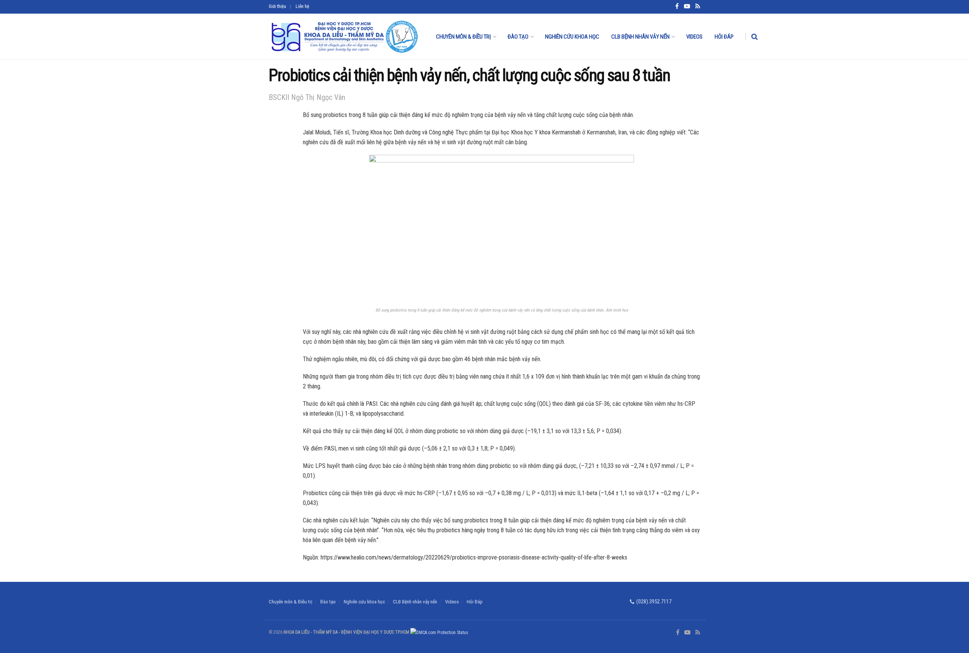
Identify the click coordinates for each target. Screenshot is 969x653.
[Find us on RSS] (697, 632)
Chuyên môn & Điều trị (463, 36)
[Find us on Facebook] (677, 632)
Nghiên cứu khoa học (572, 36)
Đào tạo (518, 36)
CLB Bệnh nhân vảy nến (640, 36)
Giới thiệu (277, 6)
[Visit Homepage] (344, 37)
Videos (694, 36)
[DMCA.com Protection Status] (438, 632)
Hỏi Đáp (724, 36)
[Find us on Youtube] (687, 632)
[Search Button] (754, 36)
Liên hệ (302, 6)
